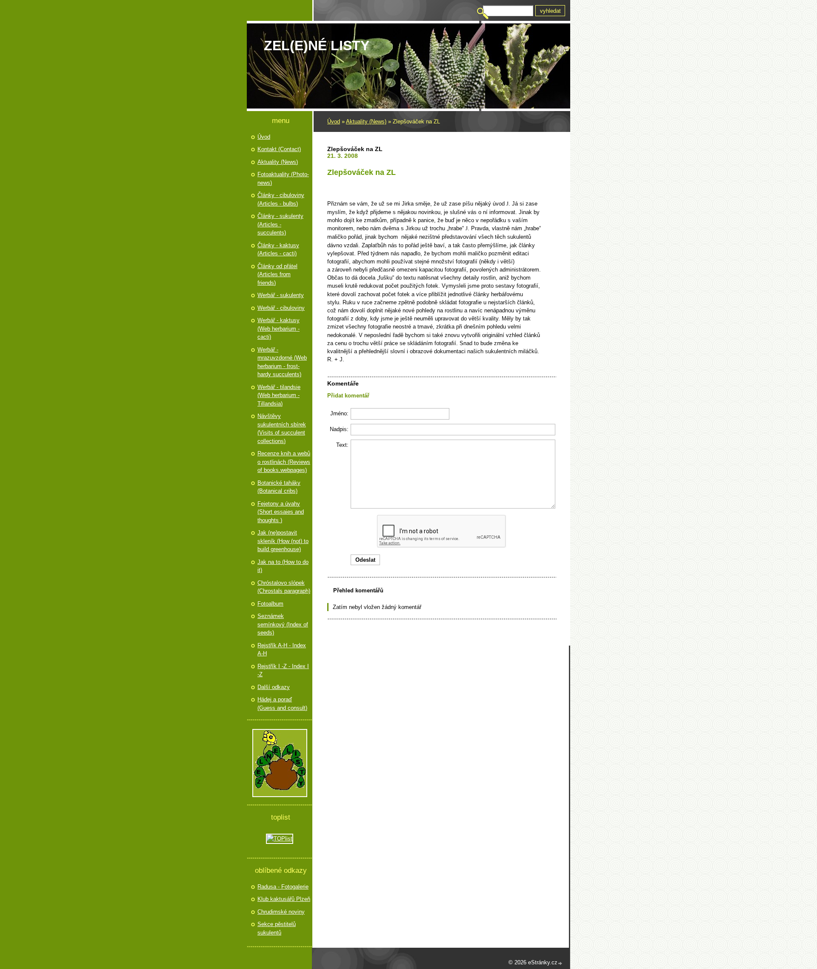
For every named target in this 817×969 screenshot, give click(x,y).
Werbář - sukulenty (280, 295)
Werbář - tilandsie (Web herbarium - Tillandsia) (278, 395)
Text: (342, 445)
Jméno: (339, 413)
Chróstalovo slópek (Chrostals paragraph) (283, 587)
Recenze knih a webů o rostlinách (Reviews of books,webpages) (283, 461)
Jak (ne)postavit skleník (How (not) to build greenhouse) (283, 540)
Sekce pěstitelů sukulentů (276, 928)
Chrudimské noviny (281, 912)
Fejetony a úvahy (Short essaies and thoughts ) (280, 511)
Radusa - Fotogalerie (283, 886)
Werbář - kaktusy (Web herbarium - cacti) (278, 328)
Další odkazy (273, 687)
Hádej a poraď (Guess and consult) (282, 703)
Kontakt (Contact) (279, 149)
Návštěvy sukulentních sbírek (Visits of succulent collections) (281, 428)
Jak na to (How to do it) (283, 566)
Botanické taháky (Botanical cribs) (278, 487)
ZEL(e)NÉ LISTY (316, 45)
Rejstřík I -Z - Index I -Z (283, 670)
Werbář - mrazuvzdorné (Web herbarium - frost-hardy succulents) (282, 362)
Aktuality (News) (366, 121)
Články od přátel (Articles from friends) (277, 274)
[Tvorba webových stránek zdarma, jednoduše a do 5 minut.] (560, 963)
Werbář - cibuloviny (281, 308)
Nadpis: (339, 429)
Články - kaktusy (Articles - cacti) (278, 249)
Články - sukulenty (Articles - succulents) (280, 224)
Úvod (333, 121)
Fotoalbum (270, 603)
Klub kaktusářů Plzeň (283, 899)
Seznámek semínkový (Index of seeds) (282, 624)
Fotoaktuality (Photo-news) (283, 178)
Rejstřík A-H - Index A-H (281, 649)
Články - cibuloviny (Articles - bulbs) (280, 199)
